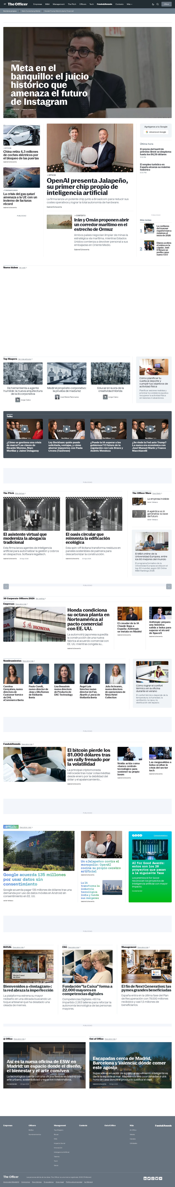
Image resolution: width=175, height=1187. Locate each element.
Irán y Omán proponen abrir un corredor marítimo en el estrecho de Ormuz (101, 224)
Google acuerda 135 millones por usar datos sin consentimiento (34, 879)
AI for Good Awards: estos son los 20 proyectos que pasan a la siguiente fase (149, 868)
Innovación (58, 1148)
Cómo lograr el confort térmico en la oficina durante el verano (149, 688)
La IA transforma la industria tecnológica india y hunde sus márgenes (90, 890)
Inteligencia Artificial (61, 1152)
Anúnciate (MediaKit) (11, 1182)
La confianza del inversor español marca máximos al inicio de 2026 (164, 231)
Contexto (80, 215)
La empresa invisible (158, 499)
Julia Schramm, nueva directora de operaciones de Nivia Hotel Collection (115, 692)
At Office (133, 1130)
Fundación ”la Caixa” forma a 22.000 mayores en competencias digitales (87, 990)
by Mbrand (88, 1182)
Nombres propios (9, 11)
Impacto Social (59, 1143)
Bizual (56, 1134)
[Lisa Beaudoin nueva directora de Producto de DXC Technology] (64, 674)
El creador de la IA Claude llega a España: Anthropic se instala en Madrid (129, 627)
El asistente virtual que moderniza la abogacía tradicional (25, 538)
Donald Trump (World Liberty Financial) (59, 11)
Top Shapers (58, 1130)
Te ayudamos (49, 1182)
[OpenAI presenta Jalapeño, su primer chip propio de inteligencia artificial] (101, 844)
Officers (32, 1125)
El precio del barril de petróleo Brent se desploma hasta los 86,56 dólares (155, 152)
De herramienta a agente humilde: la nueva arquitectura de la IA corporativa (22, 390)
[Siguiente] (169, 586)
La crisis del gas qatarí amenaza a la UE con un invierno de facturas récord (20, 199)
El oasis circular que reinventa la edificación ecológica (88, 538)
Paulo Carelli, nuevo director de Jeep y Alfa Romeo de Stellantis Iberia (39, 692)
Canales (133, 1139)
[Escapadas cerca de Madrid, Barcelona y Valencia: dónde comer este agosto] (130, 1065)
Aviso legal (60, 1182)
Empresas (16, 61)
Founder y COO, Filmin (88, 332)
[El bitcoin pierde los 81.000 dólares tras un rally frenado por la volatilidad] (34, 764)
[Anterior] (6, 586)
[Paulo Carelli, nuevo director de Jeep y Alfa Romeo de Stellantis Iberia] (39, 674)
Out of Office (110, 1125)
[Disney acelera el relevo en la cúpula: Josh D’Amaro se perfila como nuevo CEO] (149, 245)
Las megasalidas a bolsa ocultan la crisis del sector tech (160, 766)
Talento (56, 1156)
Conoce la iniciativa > (161, 835)
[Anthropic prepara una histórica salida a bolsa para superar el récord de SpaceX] (160, 613)
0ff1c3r (7, 148)
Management (60, 1125)
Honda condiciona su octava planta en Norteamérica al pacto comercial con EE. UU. (88, 619)
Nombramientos (35, 1134)
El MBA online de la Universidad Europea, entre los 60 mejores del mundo (151, 556)
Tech (56, 1161)
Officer (166, 4)
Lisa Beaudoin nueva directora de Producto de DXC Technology (63, 690)
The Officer (10, 1176)
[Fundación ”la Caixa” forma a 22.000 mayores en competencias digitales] (87, 966)
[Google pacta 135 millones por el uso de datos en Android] (39, 851)
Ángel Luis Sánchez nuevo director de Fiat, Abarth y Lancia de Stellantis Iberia (90, 692)
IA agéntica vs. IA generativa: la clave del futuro (157, 514)
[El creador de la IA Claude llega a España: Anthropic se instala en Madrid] (129, 614)
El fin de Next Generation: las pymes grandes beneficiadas (146, 988)
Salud (56, 1165)
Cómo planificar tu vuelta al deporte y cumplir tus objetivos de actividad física (153, 382)
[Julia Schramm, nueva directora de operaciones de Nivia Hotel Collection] (115, 674)
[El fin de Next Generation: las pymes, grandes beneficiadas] (146, 966)
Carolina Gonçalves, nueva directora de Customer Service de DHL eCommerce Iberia (13, 693)
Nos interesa (37, 1182)
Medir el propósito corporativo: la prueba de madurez (66, 389)
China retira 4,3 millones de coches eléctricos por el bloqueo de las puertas (21, 155)
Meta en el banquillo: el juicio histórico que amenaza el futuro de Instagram (50, 84)
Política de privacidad (74, 1182)
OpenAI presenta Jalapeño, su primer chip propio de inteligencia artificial (87, 186)
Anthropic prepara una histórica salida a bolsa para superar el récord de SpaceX (160, 627)
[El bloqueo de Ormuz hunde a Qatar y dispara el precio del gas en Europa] (21, 177)
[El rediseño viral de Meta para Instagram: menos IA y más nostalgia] (28, 966)
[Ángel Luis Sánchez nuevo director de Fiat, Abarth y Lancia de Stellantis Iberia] (90, 674)
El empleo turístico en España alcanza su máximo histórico (155, 167)
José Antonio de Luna (88, 323)
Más (132, 1125)
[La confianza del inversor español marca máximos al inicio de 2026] (149, 228)
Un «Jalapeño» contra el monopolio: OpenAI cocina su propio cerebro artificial (101, 866)
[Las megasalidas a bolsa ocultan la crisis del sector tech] (160, 753)
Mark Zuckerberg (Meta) (31, 11)
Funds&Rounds (11, 190)
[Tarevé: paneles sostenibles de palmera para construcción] (94, 515)
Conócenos (25, 1182)
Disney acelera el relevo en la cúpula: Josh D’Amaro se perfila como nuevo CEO (164, 249)
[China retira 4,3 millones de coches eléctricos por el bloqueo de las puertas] (21, 135)
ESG (55, 1139)
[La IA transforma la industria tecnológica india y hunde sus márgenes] (112, 887)
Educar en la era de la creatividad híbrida (110, 389)
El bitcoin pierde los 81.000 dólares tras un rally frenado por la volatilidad (88, 757)
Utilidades (133, 1143)
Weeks (132, 1134)
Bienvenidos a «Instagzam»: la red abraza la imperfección (28, 988)
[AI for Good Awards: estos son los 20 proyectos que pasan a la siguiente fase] (150, 849)
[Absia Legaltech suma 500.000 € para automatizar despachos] (31, 515)
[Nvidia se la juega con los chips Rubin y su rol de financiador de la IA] (129, 754)
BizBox (31, 1130)
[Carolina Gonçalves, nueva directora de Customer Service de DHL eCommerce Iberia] (13, 674)
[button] (5, 4)
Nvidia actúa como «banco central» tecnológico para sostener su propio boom (128, 769)
